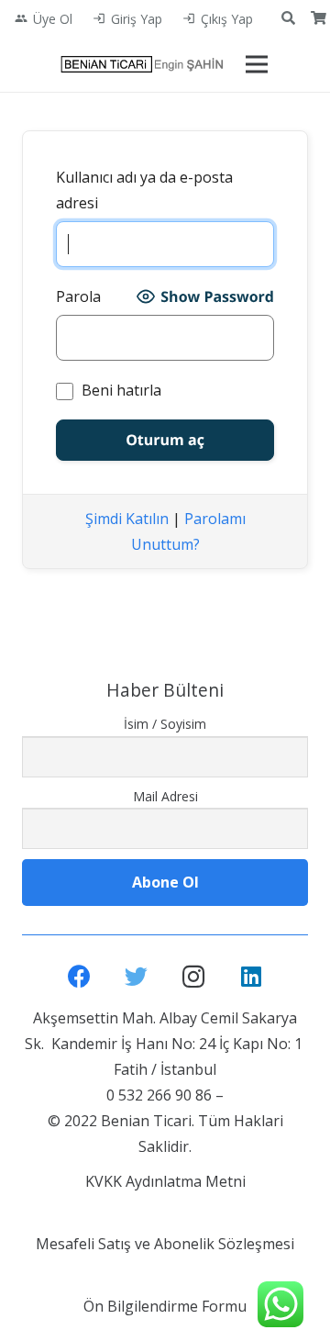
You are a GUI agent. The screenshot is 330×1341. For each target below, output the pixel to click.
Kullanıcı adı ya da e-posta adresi (144, 190)
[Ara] (288, 18)
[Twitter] (137, 977)
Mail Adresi (165, 796)
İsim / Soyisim (165, 723)
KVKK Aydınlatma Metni (165, 1181)
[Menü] (257, 64)
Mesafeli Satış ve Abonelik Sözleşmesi (165, 1244)
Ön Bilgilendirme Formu (165, 1306)
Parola (78, 296)
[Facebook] (79, 977)
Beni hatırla (119, 390)
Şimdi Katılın (127, 518)
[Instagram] (194, 977)
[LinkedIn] (251, 977)
